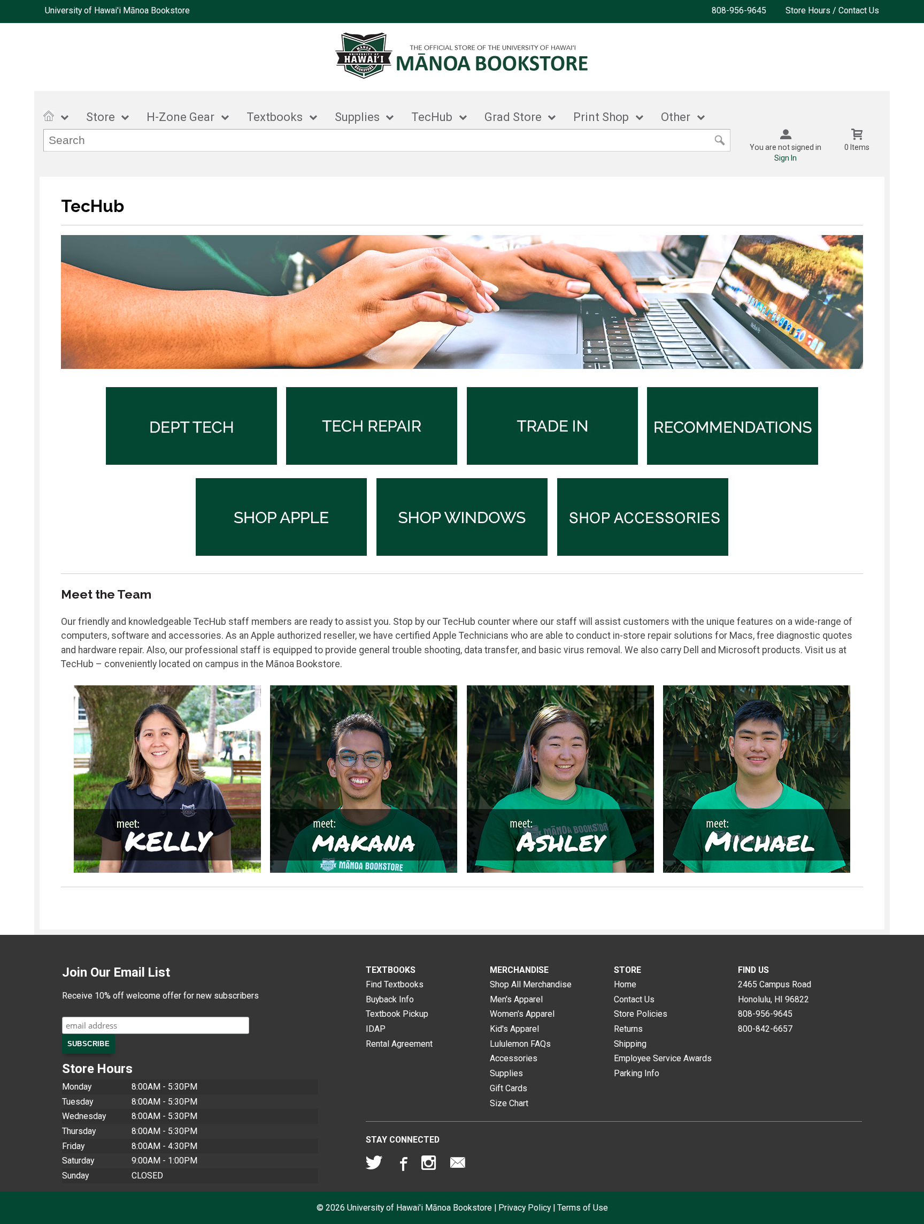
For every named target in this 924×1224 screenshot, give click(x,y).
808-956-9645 (739, 10)
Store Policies (640, 1014)
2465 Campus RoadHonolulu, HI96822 (774, 991)
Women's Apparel (522, 1014)
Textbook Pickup (397, 1014)
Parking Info (636, 1073)
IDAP (376, 1029)
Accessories (513, 1058)
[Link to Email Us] (457, 1165)
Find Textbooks (395, 984)
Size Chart (509, 1103)
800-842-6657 (765, 1029)
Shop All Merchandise (531, 984)
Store (100, 117)
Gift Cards (508, 1088)
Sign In (785, 158)
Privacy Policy (524, 1208)
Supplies (357, 117)
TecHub (431, 117)
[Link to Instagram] (429, 1165)
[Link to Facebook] (402, 1165)
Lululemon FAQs (520, 1044)
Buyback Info (390, 999)
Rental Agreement (399, 1044)
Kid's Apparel (514, 1029)
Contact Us (634, 999)
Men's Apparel (516, 999)
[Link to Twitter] (374, 1165)
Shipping (630, 1044)
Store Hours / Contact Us (832, 10)
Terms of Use (582, 1208)
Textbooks (275, 117)
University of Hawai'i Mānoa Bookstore (117, 10)
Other (675, 117)
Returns (628, 1029)
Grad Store (513, 117)
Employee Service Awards (663, 1058)
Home (625, 984)
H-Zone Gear (180, 117)
